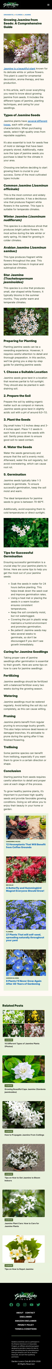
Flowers (19, 15)
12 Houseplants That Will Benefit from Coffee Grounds (26, 846)
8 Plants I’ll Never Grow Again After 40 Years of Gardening (23, 982)
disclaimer (26, 1317)
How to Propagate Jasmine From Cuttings (24, 1135)
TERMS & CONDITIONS (26, 1329)
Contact (30, 1313)
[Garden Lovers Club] (11, 5)
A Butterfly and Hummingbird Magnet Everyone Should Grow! (25, 889)
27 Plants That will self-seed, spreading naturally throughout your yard (25, 937)
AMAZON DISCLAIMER (25, 1321)
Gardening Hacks (13, 841)
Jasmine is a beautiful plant (19, 68)
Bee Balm (9, 885)
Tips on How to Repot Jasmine (19, 1269)
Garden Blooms (12, 978)
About (19, 1313)
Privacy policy (26, 1325)
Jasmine (27, 15)
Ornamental (9, 15)
